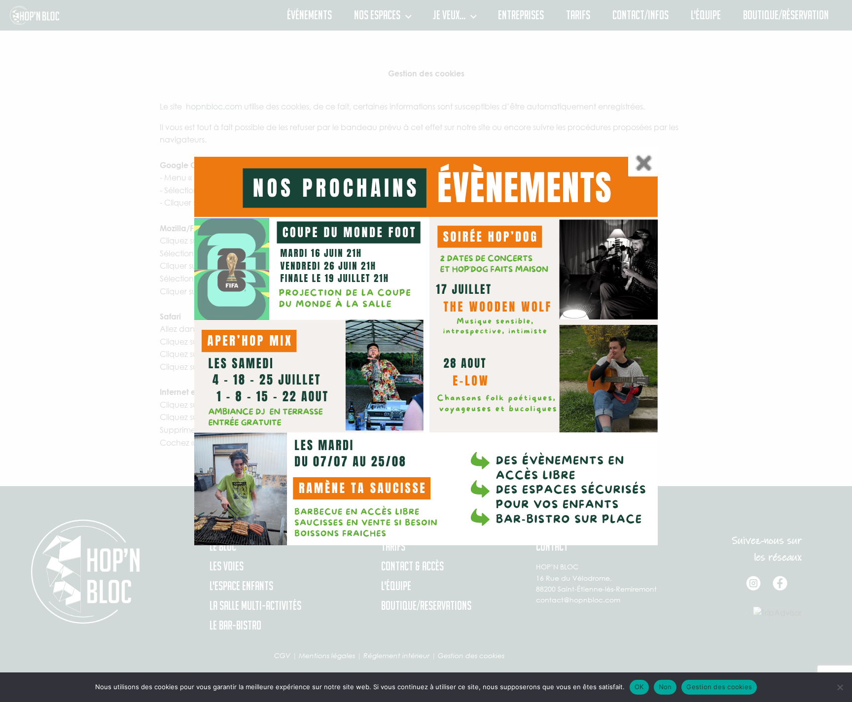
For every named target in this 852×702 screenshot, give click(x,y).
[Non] (840, 687)
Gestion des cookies (719, 687)
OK (639, 687)
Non (665, 687)
